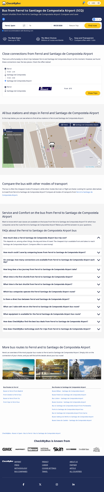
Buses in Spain (17, 433)
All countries (76, 471)
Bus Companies (20, 471)
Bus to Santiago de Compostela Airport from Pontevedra (71, 406)
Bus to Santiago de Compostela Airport (47, 433)
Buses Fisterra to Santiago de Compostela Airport (69, 395)
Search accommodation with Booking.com (18, 31)
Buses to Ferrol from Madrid (13, 391)
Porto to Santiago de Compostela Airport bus (67, 409)
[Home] (11, 3)
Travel (45, 471)
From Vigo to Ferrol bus (11, 402)
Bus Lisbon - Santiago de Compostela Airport (67, 398)
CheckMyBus (6, 433)
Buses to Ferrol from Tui (11, 398)
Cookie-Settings (49, 468)
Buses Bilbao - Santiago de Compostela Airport (68, 391)
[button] (52, 144)
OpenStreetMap (90, 167)
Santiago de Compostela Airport (86, 125)
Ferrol (65, 125)
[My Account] (83, 3)
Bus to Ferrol (27, 433)
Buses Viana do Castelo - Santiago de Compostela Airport (72, 420)
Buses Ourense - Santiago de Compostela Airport (69, 402)
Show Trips (92, 93)
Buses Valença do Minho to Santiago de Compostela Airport (72, 417)
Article (73, 468)
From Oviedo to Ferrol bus (12, 395)
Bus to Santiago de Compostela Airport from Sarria (69, 413)
